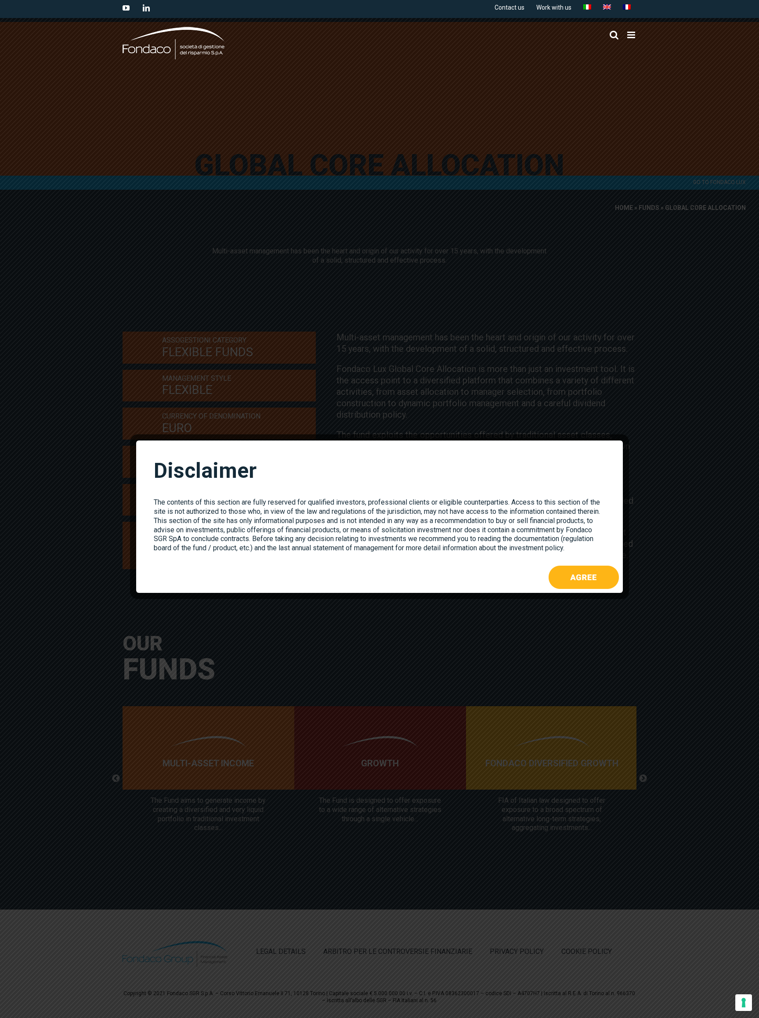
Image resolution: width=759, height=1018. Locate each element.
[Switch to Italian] (587, 7)
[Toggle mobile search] (614, 35)
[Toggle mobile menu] (631, 35)
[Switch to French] (626, 7)
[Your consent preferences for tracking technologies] (743, 1002)
